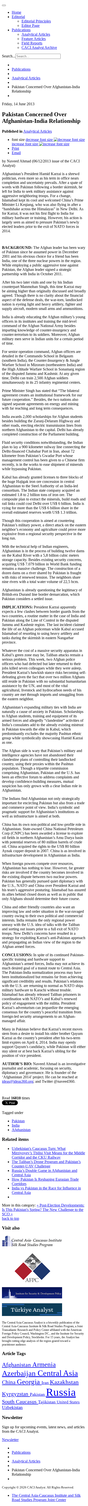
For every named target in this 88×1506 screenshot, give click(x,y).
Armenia (44, 1364)
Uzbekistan (12, 1407)
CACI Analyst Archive (39, 47)
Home (16, 12)
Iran (46, 1382)
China (9, 1382)
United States (68, 1402)
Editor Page (31, 25)
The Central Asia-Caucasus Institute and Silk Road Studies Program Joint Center (46, 1497)
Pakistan (18, 1121)
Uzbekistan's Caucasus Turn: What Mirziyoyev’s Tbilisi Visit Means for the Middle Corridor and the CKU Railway (48, 1152)
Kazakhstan (64, 1382)
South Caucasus (20, 1402)
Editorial (18, 17)
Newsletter (10, 1440)
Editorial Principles (36, 21)
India (16, 1125)
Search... (8, 56)
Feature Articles (34, 39)
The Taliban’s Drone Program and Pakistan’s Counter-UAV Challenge (46, 1164)
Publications (21, 30)
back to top (10, 1218)
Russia (61, 1392)
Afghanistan (21, 1130)
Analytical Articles (36, 34)
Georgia (29, 1382)
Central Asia (58, 1373)
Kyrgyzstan (16, 1394)
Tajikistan (47, 1402)
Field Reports (32, 43)
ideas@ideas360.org (17, 1081)
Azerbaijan (20, 1373)
